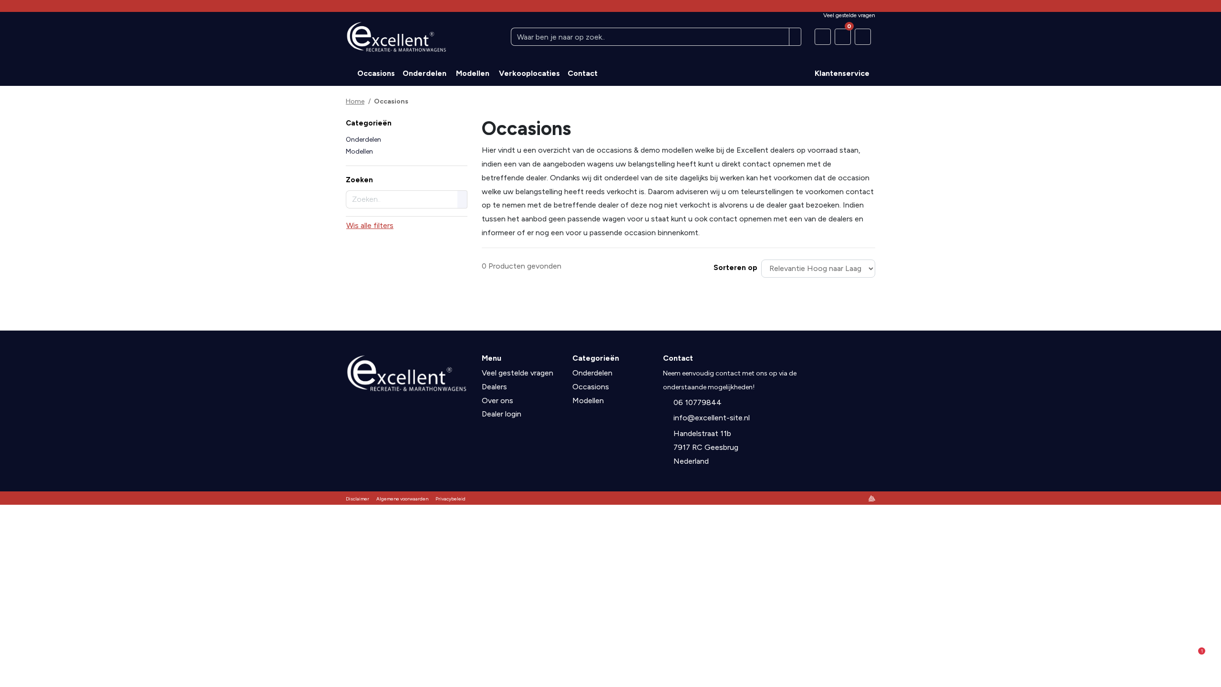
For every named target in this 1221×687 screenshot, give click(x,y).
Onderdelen (363, 139)
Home (355, 101)
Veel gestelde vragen (517, 372)
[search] (795, 37)
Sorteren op (735, 267)
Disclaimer (357, 499)
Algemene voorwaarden (402, 499)
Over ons (497, 400)
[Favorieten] (823, 37)
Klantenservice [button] (842, 73)
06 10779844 (697, 402)
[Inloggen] (863, 37)
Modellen (359, 151)
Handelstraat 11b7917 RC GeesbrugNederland (705, 447)
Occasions (590, 386)
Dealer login (501, 413)
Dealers (494, 386)
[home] (349, 73)
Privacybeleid (450, 499)
